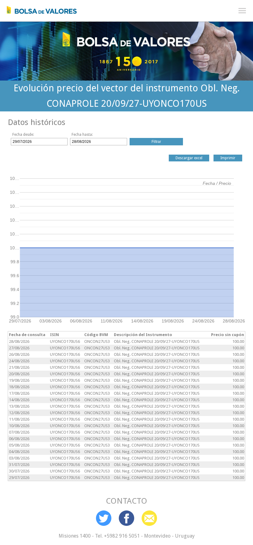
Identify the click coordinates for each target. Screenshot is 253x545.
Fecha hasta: (82, 134)
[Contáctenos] (149, 518)
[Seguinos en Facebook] (126, 518)
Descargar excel (189, 158)
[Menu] (242, 10)
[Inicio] (38, 8)
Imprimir (227, 158)
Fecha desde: (23, 134)
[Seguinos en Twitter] (103, 518)
